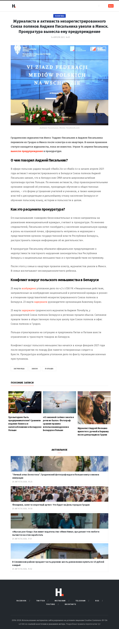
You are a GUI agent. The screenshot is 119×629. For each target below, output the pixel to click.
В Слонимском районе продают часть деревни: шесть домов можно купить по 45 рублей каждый (58, 564)
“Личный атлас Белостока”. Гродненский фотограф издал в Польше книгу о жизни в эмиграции (55, 476)
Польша (49, 369)
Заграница (19, 369)
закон (35, 369)
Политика (59, 16)
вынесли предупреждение (27, 151)
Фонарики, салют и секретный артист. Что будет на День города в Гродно (51, 505)
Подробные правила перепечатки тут (83, 624)
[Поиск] (101, 6)
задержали (40, 301)
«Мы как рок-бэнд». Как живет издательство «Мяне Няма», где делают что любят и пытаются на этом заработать (55, 533)
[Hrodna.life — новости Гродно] (13, 6)
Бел (111, 6)
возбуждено (29, 288)
